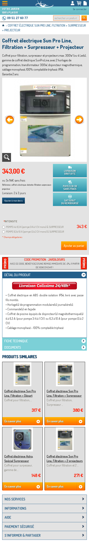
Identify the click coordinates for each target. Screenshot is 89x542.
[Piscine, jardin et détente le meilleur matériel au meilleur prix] (44, 4)
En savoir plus (13, 421)
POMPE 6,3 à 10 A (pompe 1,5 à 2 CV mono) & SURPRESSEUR (35, 231)
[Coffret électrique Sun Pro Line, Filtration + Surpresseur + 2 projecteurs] (65, 363)
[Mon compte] (73, 3)
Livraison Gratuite (70, 172)
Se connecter (80, 9)
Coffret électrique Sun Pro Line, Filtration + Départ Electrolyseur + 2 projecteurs (21, 395)
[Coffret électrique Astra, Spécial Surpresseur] (22, 429)
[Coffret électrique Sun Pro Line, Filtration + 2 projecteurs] (65, 429)
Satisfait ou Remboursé (70, 202)
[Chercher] (84, 18)
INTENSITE (10, 221)
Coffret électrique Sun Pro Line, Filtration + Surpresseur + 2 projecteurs (64, 395)
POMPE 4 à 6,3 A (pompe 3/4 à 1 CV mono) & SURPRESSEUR (35, 227)
